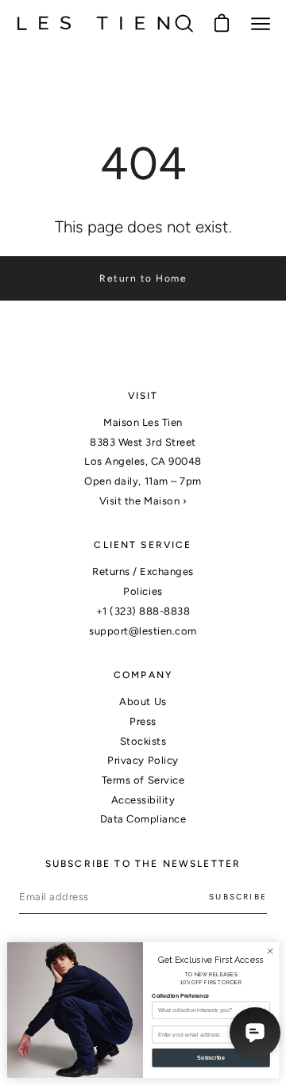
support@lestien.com (143, 631)
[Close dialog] (270, 951)
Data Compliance (143, 819)
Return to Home (143, 278)
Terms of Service (143, 780)
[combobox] (209, 1010)
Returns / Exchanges (143, 571)
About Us (142, 701)
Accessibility (143, 800)
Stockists (143, 741)
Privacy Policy (142, 760)
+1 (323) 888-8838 (143, 611)
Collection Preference (180, 996)
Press (143, 721)
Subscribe (238, 896)
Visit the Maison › (143, 501)
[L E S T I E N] (94, 24)
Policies (142, 591)
